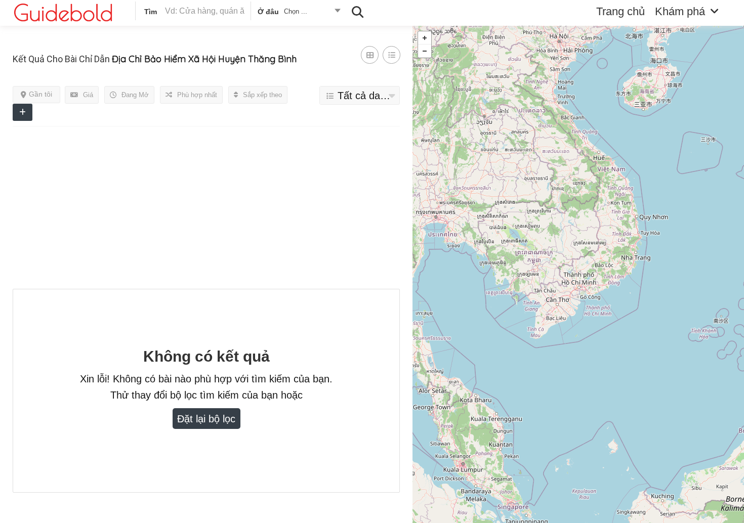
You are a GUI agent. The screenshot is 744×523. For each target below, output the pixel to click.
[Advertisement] (206, 208)
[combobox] (298, 13)
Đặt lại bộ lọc (206, 418)
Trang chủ (620, 11)
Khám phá (680, 11)
